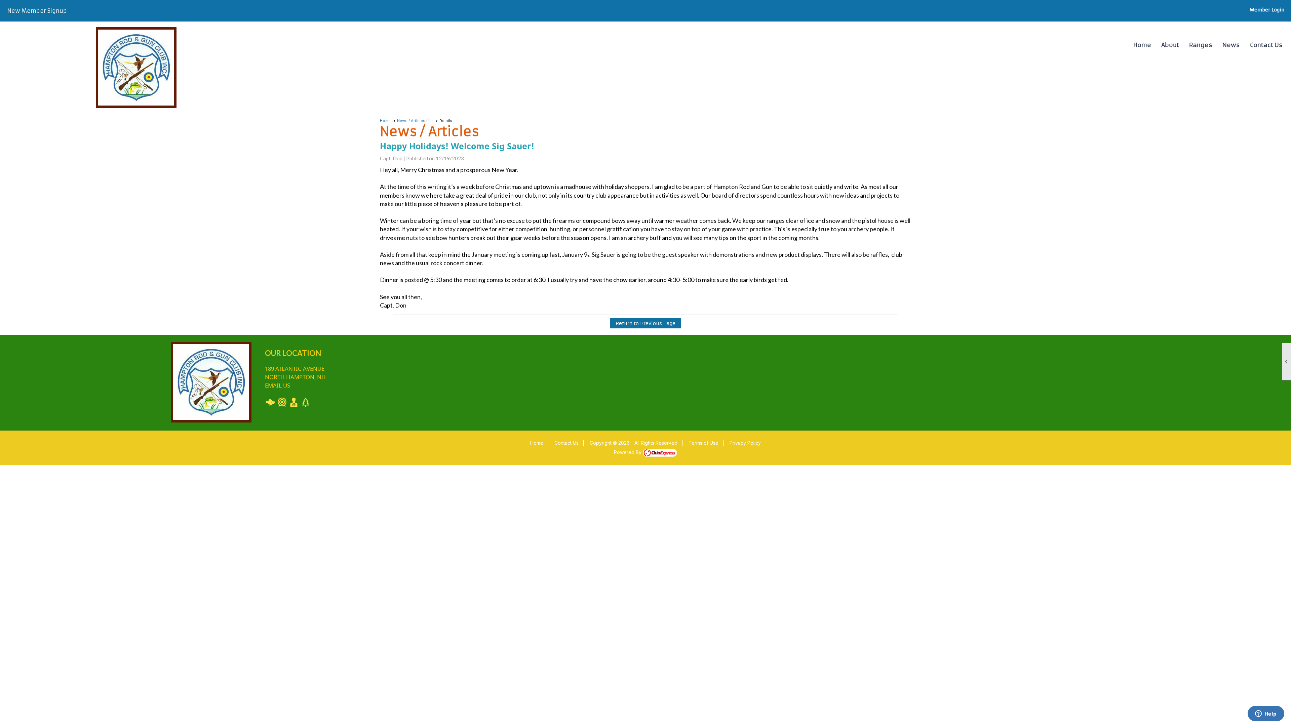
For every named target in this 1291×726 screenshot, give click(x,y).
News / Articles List (415, 120)
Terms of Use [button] (703, 443)
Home (1142, 45)
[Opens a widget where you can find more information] (1265, 714)
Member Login (1267, 10)
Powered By (628, 452)
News (1231, 45)
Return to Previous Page (645, 323)
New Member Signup (37, 10)
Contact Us (1266, 45)
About (1170, 45)
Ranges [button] (1200, 45)
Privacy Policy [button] (745, 443)
